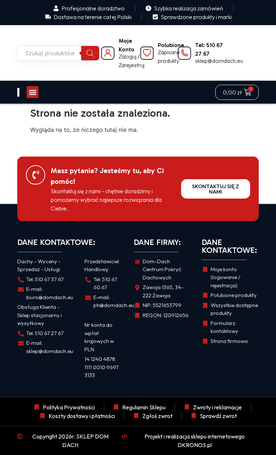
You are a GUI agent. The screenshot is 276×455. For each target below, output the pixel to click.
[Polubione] (147, 53)
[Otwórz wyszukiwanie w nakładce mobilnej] (58, 53)
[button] (32, 92)
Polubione (171, 45)
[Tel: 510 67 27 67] (184, 53)
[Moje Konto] (108, 53)
